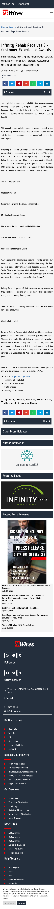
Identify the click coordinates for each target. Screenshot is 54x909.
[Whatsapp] (7, 655)
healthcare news (44, 399)
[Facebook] (7, 673)
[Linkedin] (20, 673)
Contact (6, 4)
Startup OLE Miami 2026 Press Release (18, 625)
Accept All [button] (21, 903)
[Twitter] (14, 673)
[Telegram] (14, 655)
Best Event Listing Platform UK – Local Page (20, 608)
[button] (5, 83)
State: (7, 387)
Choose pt (20, 399)
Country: (8, 390)
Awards (12, 27)
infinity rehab (10, 403)
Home (4, 27)
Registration (23, 4)
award (11, 399)
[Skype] (20, 655)
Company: (8, 380)
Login (13, 4)
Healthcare (30, 399)
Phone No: (8, 383)
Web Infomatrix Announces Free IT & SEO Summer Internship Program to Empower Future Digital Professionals (23, 598)
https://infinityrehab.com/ (22, 376)
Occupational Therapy (27, 403)
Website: (8, 376)
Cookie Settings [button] (9, 903)
